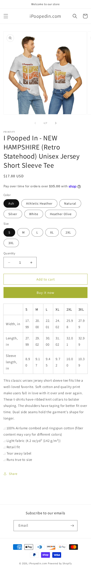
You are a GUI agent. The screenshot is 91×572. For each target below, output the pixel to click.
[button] (6, 16)
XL (52, 232)
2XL (68, 232)
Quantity (9, 253)
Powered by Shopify (60, 563)
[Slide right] (56, 123)
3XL (11, 243)
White (33, 214)
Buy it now (45, 292)
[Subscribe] (72, 525)
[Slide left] (35, 123)
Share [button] (13, 474)
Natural (70, 203)
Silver (12, 214)
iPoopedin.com (38, 563)
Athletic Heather (39, 203)
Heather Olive (61, 214)
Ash (11, 203)
